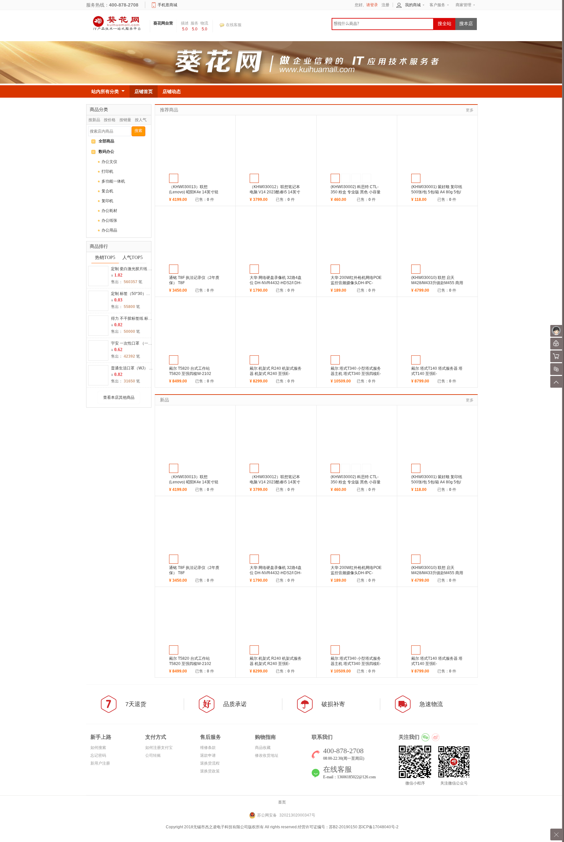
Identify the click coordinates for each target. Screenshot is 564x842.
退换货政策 (210, 771)
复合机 (107, 191)
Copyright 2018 (179, 827)
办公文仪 (109, 161)
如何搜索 (98, 747)
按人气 (141, 120)
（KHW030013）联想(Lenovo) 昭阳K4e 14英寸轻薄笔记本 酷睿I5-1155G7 (193, 192)
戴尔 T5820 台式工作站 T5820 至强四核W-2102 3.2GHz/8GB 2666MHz (190, 373)
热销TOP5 (105, 257)
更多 (470, 110)
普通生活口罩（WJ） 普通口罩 (137, 368)
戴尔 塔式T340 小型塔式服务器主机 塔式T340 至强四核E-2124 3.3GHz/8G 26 (356, 373)
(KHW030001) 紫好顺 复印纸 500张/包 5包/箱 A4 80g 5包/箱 (436, 192)
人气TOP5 (132, 257)
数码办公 (106, 151)
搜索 (138, 130)
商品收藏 (263, 747)
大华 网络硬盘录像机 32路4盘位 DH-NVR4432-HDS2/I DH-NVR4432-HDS (276, 282)
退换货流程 (210, 763)
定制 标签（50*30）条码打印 (136, 293)
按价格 (110, 120)
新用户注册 (100, 763)
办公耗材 (109, 210)
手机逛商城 (167, 5)
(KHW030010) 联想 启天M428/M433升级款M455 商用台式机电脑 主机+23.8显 (437, 282)
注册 (385, 5)
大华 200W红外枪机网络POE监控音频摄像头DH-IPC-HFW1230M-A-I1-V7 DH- (356, 282)
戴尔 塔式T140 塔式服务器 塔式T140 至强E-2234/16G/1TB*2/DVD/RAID (436, 373)
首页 (282, 802)
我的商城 (413, 5)
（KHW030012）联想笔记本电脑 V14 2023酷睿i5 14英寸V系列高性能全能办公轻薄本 (275, 192)
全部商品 (106, 141)
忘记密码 (98, 755)
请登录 (372, 5)
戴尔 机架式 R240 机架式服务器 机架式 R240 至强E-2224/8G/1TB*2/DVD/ (276, 373)
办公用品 (109, 230)
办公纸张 (109, 220)
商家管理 (463, 5)
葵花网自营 (163, 23)
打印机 (107, 171)
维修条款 (208, 747)
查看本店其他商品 (118, 397)
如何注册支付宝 (159, 747)
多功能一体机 (113, 181)
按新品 (94, 120)
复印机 (107, 201)
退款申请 (208, 755)
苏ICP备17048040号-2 (378, 827)
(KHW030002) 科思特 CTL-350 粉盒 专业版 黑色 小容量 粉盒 (356, 192)
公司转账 (153, 755)
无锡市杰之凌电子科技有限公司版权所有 (228, 827)
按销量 (125, 120)
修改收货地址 (266, 755)
